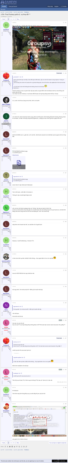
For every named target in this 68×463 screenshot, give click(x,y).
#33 (65, 270)
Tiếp (18, 19)
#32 (65, 254)
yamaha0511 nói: (17, 77)
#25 (65, 131)
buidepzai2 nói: (16, 373)
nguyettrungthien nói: (18, 357)
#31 (65, 237)
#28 (65, 189)
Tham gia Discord (13, 6)
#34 (65, 286)
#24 (65, 113)
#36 (65, 320)
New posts (3, 9)
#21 (65, 22)
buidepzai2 (4, 16)
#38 (65, 369)
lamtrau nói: (16, 342)
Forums (4, 6)
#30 (65, 221)
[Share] (63, 22)
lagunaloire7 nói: (17, 176)
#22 (65, 73)
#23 (65, 97)
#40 (65, 403)
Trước (3, 19)
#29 (65, 205)
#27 (65, 172)
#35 (65, 302)
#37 (65, 338)
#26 (65, 148)
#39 (65, 387)
